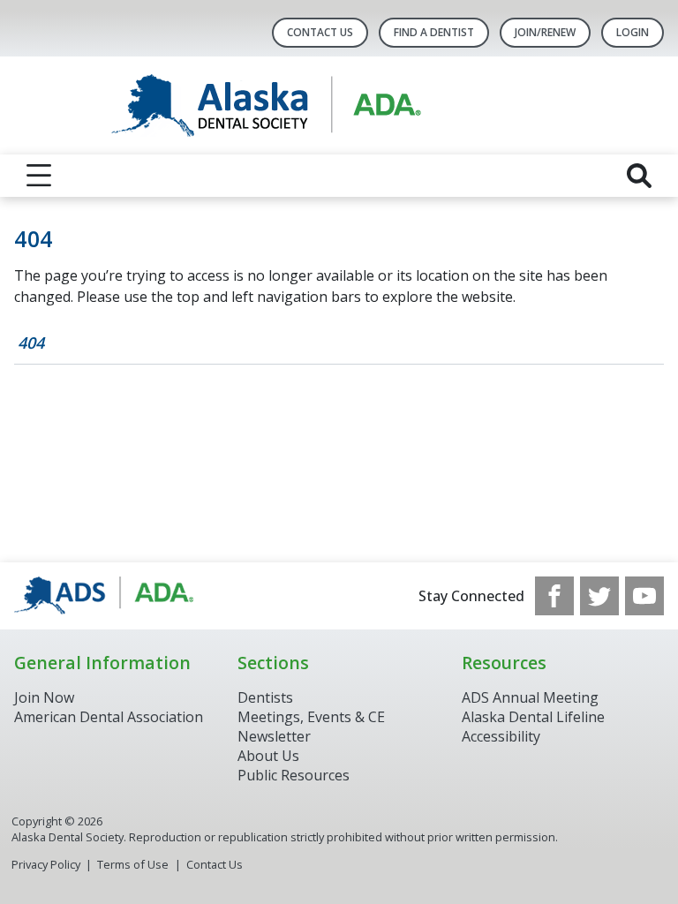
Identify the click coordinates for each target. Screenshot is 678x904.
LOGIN (632, 32)
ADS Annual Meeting (530, 697)
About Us (268, 755)
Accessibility (501, 736)
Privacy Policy (45, 864)
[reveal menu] (39, 175)
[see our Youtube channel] (644, 595)
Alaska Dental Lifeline (533, 717)
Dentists (265, 697)
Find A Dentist (434, 32)
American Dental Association (108, 717)
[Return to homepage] (339, 105)
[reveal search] (639, 175)
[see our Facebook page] (554, 595)
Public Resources (293, 775)
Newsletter (274, 736)
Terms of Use (133, 864)
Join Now (44, 697)
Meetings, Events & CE (311, 717)
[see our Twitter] (599, 595)
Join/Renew (545, 32)
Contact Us (320, 32)
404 (31, 342)
